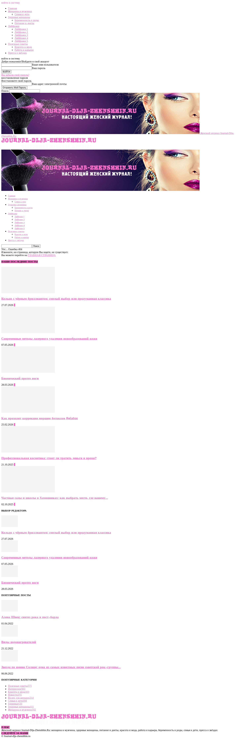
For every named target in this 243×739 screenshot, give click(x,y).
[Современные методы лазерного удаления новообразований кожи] (28, 332)
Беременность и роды (27, 20)
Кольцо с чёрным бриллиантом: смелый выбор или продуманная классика (56, 298)
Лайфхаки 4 (21, 38)
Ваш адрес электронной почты (49, 84)
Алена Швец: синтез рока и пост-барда (30, 617)
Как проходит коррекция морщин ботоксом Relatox (39, 418)
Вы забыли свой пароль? (15, 74)
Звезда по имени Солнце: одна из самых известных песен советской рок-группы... (61, 667)
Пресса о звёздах (17, 53)
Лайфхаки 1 (21, 29)
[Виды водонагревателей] (9, 635)
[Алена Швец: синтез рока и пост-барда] (9, 610)
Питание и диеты (24, 23)
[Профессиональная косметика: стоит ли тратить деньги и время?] (28, 451)
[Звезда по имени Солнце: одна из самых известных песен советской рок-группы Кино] (9, 660)
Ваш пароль (38, 68)
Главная (12, 8)
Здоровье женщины (19, 17)
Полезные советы (18, 44)
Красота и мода (23, 47)
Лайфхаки (13, 26)
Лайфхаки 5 (21, 41)
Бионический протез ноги (20, 378)
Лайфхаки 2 (21, 32)
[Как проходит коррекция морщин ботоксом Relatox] (28, 411)
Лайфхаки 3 (21, 35)
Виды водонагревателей (18, 642)
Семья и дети (22, 14)
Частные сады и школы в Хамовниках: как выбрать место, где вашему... (54, 498)
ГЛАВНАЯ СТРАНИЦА (42, 255)
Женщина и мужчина (20, 11)
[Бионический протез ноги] (28, 371)
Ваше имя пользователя (45, 64)
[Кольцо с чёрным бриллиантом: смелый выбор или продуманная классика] (28, 292)
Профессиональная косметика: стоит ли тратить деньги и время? (49, 458)
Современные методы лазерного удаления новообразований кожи (49, 338)
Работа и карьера (24, 50)
